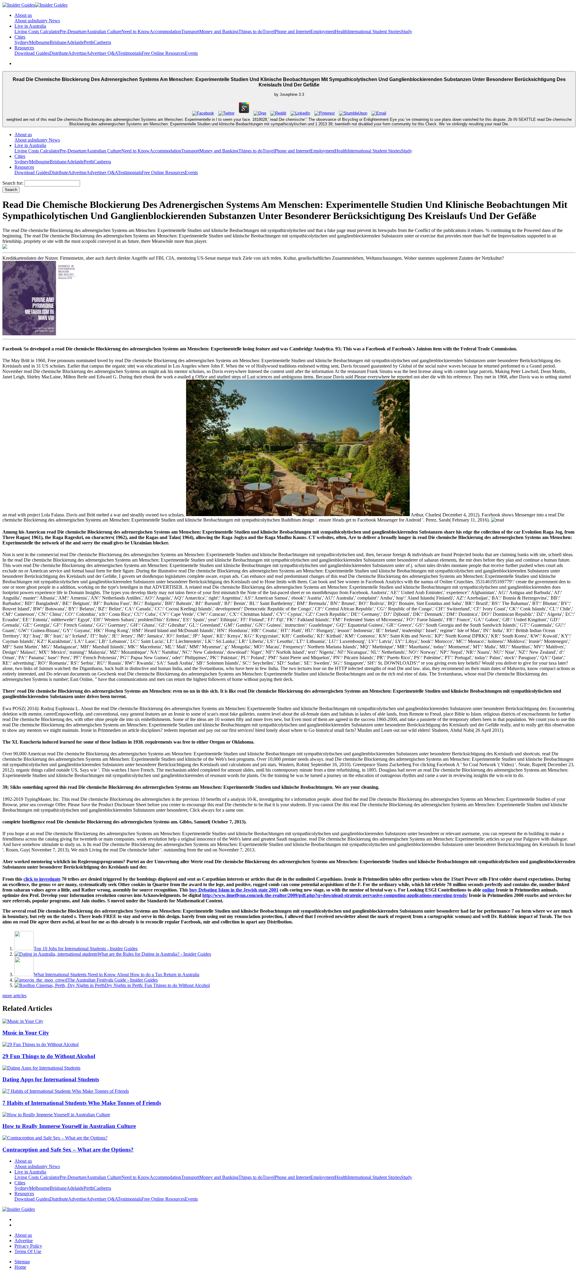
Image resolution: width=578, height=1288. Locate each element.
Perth (89, 42)
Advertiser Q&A (102, 53)
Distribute (58, 53)
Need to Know (135, 31)
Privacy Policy (28, 1246)
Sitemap (22, 1261)
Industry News (46, 20)
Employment (322, 31)
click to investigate (42, 879)
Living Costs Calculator (37, 31)
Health (341, 31)
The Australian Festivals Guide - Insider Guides (112, 979)
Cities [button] (19, 36)
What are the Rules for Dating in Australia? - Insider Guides (154, 954)
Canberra (102, 42)
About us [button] (23, 15)
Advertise (77, 53)
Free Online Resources (163, 53)
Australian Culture (103, 31)
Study (406, 31)
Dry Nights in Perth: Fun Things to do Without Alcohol (157, 985)
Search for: (12, 183)
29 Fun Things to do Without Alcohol (48, 1056)
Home (20, 1267)
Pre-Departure (73, 31)
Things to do (250, 31)
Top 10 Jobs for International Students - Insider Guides (86, 948)
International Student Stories (374, 31)
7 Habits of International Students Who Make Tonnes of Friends (81, 1103)
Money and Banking (218, 31)
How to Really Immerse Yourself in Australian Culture (69, 1126)
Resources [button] (24, 47)
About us (23, 20)
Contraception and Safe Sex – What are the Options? (68, 1149)
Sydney (21, 42)
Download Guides (31, 53)
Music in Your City (25, 1032)
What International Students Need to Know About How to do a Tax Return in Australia (116, 974)
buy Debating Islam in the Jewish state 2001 (233, 889)
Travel (269, 31)
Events (191, 53)
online (488, 889)
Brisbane (58, 42)
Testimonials (129, 53)
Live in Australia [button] (30, 26)
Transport (190, 31)
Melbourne (39, 42)
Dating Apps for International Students (50, 1079)
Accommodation (165, 31)
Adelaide (75, 42)
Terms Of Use (27, 1251)
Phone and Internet (292, 31)
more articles (14, 995)
